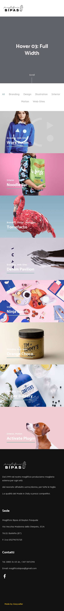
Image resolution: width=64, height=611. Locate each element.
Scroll (32, 75)
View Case (13, 115)
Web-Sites (39, 101)
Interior (55, 94)
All (3, 94)
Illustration (41, 94)
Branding (14, 94)
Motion (25, 101)
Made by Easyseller (13, 604)
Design (27, 94)
